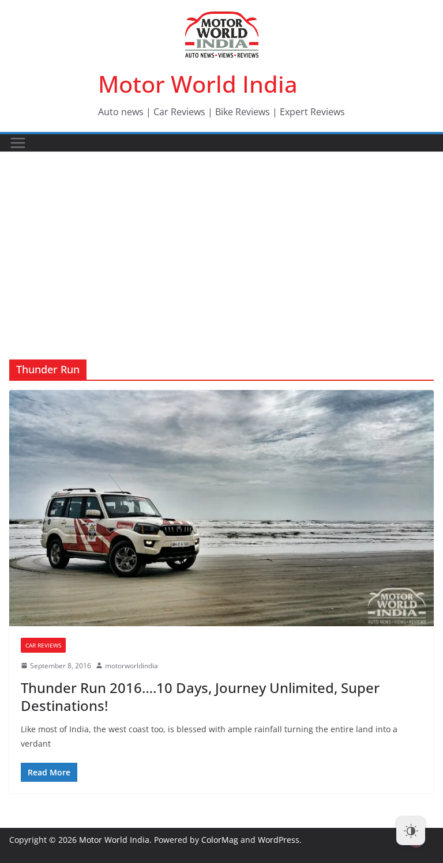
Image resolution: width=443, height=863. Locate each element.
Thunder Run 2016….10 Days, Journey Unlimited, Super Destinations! (200, 696)
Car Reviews (43, 645)
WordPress (278, 839)
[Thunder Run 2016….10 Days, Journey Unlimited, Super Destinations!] (221, 508)
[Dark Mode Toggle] (411, 831)
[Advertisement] (221, 238)
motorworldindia (131, 666)
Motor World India (198, 84)
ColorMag (219, 839)
